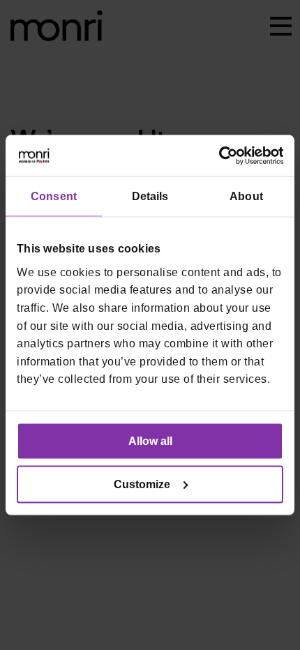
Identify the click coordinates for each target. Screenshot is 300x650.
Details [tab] (150, 196)
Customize (142, 484)
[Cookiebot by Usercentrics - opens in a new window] (222, 155)
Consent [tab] (54, 196)
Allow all (150, 440)
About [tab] (246, 196)
